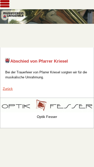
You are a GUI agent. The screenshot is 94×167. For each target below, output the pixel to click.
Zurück (8, 89)
